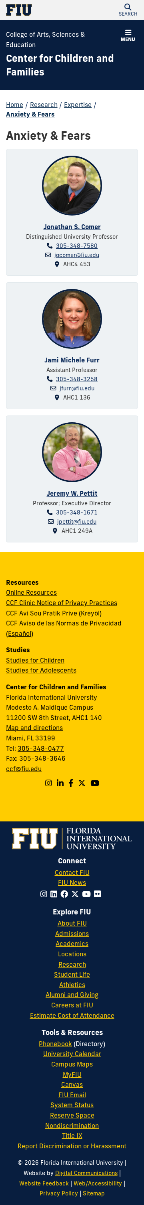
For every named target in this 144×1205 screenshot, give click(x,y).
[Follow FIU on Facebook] (65, 894)
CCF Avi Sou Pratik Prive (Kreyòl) (54, 613)
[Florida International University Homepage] (39, 10)
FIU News (72, 882)
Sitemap (94, 1193)
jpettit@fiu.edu (76, 521)
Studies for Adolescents (41, 670)
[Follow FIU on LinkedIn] (55, 894)
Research (44, 105)
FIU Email (72, 1095)
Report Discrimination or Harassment (72, 1146)
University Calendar (72, 1054)
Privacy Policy (59, 1193)
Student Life (72, 974)
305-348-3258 (77, 379)
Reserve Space (72, 1115)
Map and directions (34, 728)
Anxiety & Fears (30, 114)
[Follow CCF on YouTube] (95, 783)
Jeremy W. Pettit (72, 493)
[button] (128, 10)
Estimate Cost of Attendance (72, 1015)
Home (14, 105)
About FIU (72, 923)
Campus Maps (72, 1064)
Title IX (72, 1136)
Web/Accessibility (98, 1183)
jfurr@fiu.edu (77, 388)
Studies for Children (35, 660)
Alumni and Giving (72, 995)
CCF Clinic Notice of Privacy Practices (61, 603)
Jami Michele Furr (72, 360)
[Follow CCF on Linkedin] (60, 783)
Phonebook (55, 1044)
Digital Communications (86, 1173)
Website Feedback (44, 1183)
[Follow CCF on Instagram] (49, 783)
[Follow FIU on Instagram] (45, 894)
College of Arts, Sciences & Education (45, 39)
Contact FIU (72, 873)
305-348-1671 (77, 512)
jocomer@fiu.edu (76, 255)
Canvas (72, 1084)
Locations (72, 954)
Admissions (72, 934)
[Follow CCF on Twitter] (81, 783)
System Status (72, 1105)
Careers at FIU (72, 1005)
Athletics (72, 985)
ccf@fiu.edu (24, 769)
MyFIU (72, 1074)
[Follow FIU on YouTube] (88, 894)
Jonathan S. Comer (72, 227)
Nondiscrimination (72, 1126)
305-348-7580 (77, 245)
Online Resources (31, 592)
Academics (72, 944)
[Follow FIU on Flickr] (99, 894)
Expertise (78, 105)
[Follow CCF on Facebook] (71, 783)
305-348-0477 (41, 748)
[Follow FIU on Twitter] (76, 894)
